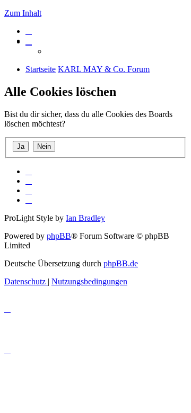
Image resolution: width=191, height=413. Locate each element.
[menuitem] (28, 30)
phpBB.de (120, 263)
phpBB (59, 235)
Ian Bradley (85, 217)
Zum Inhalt (22, 12)
